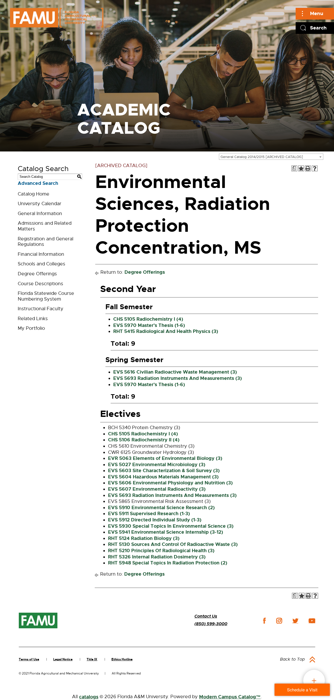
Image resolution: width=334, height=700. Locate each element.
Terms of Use (29, 659)
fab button (314, 680)
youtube (312, 620)
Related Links (33, 318)
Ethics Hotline (122, 659)
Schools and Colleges (41, 264)
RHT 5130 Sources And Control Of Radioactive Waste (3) (173, 544)
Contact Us (205, 616)
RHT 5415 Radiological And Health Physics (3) (165, 331)
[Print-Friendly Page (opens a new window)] (308, 168)
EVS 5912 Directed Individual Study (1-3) (154, 520)
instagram (279, 621)
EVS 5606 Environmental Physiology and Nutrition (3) (170, 483)
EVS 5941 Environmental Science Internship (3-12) (165, 532)
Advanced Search (38, 183)
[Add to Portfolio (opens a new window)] (301, 168)
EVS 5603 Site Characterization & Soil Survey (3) (164, 470)
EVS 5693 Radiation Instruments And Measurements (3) (177, 378)
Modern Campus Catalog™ (230, 697)
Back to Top (292, 659)
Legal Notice (63, 659)
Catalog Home (33, 194)
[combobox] (271, 157)
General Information (40, 213)
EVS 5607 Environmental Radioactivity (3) (157, 489)
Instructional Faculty (40, 309)
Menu (316, 13)
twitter (295, 620)
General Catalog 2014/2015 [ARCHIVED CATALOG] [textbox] (261, 157)
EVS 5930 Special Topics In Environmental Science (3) (171, 526)
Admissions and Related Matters (44, 226)
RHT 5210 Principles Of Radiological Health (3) (161, 550)
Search (318, 28)
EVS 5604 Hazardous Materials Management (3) (163, 477)
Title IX (92, 659)
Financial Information (41, 254)
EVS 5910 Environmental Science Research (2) (161, 507)
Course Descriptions (40, 284)
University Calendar (39, 203)
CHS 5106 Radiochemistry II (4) (144, 440)
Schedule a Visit (302, 690)
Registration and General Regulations (45, 241)
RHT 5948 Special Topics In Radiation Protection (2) (167, 563)
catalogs (88, 697)
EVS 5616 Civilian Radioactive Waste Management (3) (175, 372)
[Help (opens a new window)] (315, 168)
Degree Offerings (37, 274)
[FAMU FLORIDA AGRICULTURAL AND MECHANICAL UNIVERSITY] (57, 17)
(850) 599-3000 (210, 623)
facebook (264, 621)
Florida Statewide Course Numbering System (46, 296)
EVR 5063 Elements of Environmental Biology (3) (165, 458)
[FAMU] (38, 620)
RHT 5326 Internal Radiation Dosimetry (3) (157, 557)
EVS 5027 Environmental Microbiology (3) (156, 464)
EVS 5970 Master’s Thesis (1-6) (149, 325)
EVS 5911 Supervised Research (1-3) (149, 513)
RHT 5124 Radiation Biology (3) (144, 538)
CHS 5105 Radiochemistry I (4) (148, 319)
